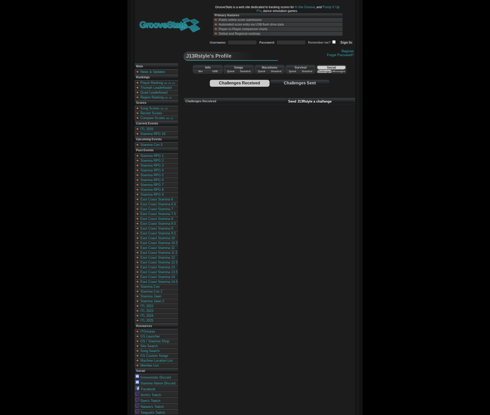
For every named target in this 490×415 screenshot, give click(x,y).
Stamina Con (150, 286)
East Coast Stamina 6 (156, 199)
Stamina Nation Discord (157, 383)
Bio (201, 71)
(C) (173, 83)
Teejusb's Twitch (153, 412)
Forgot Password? (340, 55)
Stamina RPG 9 (152, 194)
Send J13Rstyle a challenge (310, 101)
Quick (231, 71)
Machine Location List (156, 360)
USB (215, 71)
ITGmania (147, 331)
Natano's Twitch (152, 407)
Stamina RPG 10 (152, 134)
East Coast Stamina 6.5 (158, 204)
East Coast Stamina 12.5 (159, 262)
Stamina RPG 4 (152, 170)
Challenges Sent (300, 83)
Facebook (148, 389)
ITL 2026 (146, 129)
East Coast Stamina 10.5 (159, 243)
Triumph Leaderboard (156, 88)
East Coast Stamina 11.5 (158, 253)
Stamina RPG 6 (152, 180)
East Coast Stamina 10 (157, 238)
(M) (165, 83)
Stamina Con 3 (151, 145)
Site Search (149, 346)
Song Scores (150, 108)
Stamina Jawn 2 (152, 301)
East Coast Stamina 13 (157, 267)
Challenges (324, 71)
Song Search (150, 351)
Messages (339, 71)
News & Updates (152, 72)
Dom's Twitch (150, 401)
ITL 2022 (146, 306)
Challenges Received (239, 83)
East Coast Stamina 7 (156, 209)
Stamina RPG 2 (152, 160)
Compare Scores (152, 118)
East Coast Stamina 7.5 (158, 214)
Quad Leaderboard (153, 92)
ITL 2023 (146, 311)
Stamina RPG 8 (152, 190)
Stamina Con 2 (151, 291)
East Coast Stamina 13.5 (159, 272)
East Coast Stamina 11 (157, 248)
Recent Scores (151, 113)
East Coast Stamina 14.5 (159, 282)
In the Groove (305, 7)
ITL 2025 (146, 320)
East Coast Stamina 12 (157, 257)
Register (347, 51)
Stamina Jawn (150, 296)
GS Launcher (150, 336)
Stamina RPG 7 (152, 185)
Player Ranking (151, 83)
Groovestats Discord (155, 377)
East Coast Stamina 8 (156, 219)
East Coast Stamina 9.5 (158, 233)
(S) (169, 83)
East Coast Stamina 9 (156, 228)
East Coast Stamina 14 (157, 277)
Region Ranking (152, 97)
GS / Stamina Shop (154, 341)
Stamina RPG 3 (152, 165)
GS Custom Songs (154, 356)
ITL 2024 (146, 316)
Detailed (245, 71)
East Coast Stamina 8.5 (158, 223)
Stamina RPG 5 (152, 175)
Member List (149, 365)
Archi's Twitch (151, 395)
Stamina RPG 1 (152, 156)
